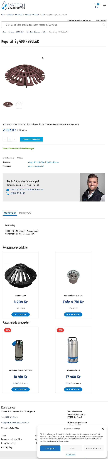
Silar (43, 14)
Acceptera (50, 448)
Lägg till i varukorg (31, 139)
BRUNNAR (19, 14)
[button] (102, 428)
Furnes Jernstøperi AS (36, 166)
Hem (3, 14)
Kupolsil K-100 (20, 295)
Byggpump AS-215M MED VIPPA (20, 370)
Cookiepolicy (70, 454)
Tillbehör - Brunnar (32, 14)
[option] (25, 76)
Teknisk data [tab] (25, 213)
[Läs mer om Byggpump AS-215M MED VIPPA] (20, 350)
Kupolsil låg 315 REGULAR (73, 295)
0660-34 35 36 (11, 417)
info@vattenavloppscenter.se (15, 422)
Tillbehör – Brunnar (52, 162)
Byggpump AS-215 (73, 370)
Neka (72, 448)
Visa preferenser (93, 448)
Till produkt (20, 314)
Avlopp (9, 14)
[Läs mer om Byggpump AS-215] (73, 350)
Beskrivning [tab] (10, 213)
